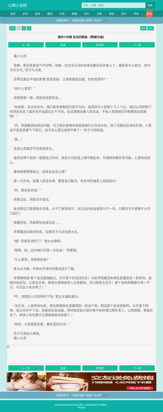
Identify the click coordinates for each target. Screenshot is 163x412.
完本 (136, 13)
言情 (99, 13)
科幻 (86, 13)
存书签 (100, 45)
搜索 (150, 5)
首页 (12, 13)
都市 (49, 13)
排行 (123, 13)
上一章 (26, 45)
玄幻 (25, 13)
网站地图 (81, 407)
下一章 (137, 45)
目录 (63, 45)
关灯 (150, 28)
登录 (149, 13)
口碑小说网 (17, 5)
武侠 (37, 13)
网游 (74, 13)
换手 (143, 28)
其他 (111, 13)
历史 (62, 13)
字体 (12, 28)
